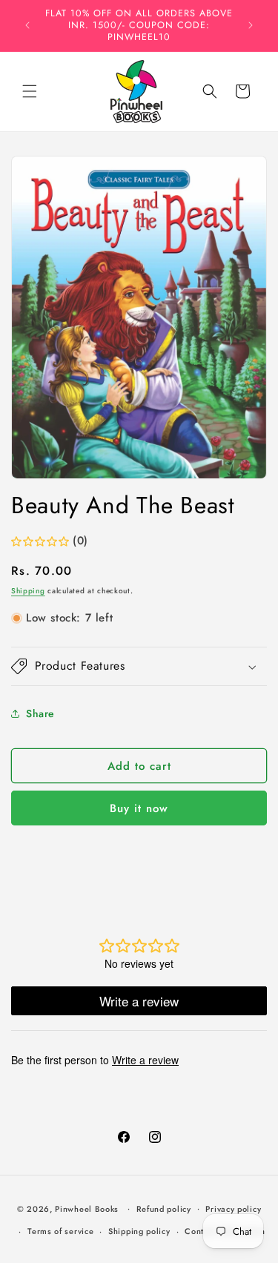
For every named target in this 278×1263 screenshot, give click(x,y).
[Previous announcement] (27, 25)
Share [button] (40, 713)
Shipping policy (139, 1231)
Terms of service (60, 1231)
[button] (29, 91)
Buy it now (139, 808)
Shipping (28, 590)
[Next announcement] (250, 25)
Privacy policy (233, 1209)
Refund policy (163, 1209)
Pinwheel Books (87, 1208)
